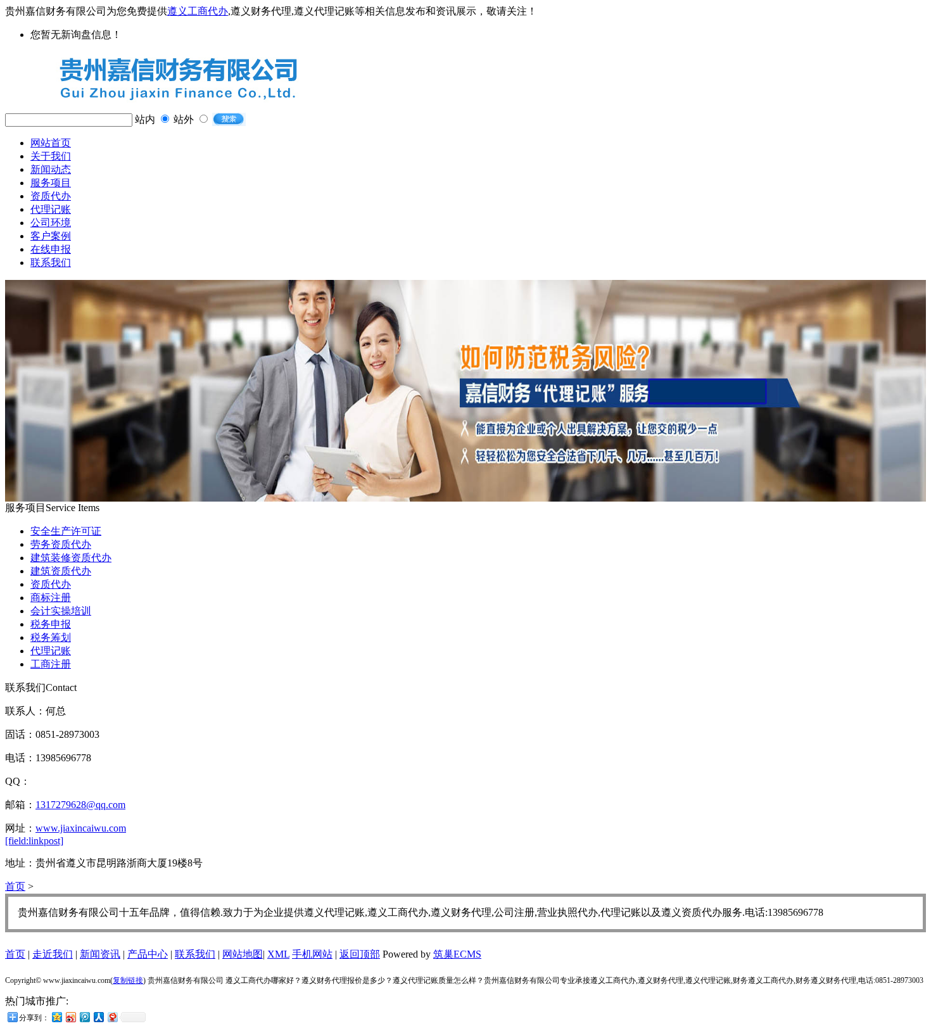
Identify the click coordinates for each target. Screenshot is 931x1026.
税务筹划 (50, 637)
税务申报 (50, 624)
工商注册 (50, 664)
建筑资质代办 (60, 571)
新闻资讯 (100, 954)
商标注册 (50, 597)
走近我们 (52, 954)
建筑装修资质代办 (70, 557)
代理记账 (50, 209)
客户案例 (50, 236)
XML (278, 954)
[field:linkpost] (34, 840)
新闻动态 (50, 169)
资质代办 (50, 196)
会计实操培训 (60, 610)
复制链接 (128, 980)
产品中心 (147, 954)
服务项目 (50, 182)
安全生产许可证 (65, 531)
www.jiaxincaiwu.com (80, 828)
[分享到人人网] (98, 1017)
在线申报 (50, 249)
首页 (15, 886)
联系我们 (50, 262)
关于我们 (50, 156)
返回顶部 (359, 954)
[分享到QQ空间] (56, 1017)
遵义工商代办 (197, 11)
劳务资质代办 (60, 544)
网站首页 (50, 142)
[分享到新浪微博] (70, 1017)
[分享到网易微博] (112, 1017)
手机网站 (312, 954)
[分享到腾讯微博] (84, 1017)
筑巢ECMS (457, 954)
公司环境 (50, 222)
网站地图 (242, 954)
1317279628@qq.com (80, 804)
